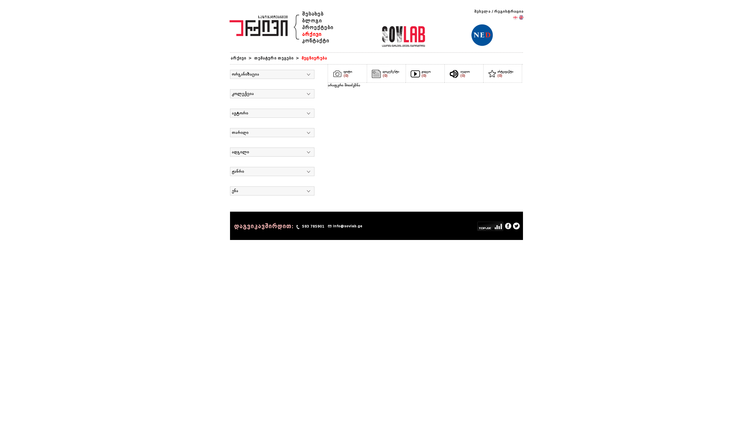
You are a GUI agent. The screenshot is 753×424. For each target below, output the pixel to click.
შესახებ (313, 14)
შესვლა (482, 11)
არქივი (311, 34)
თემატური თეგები (274, 58)
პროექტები (317, 27)
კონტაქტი (315, 41)
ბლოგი (312, 21)
